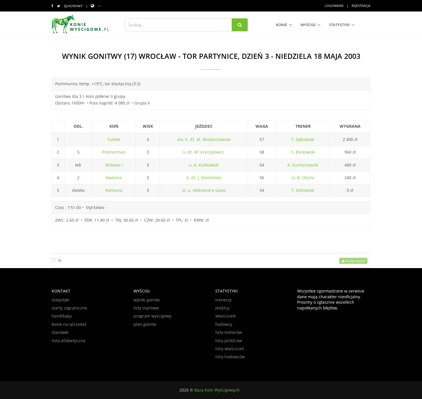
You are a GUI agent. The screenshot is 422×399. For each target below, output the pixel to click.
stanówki (60, 332)
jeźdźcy (222, 308)
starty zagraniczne (69, 308)
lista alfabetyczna (68, 340)
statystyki (339, 24)
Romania (113, 190)
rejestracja (361, 5)
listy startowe (146, 308)
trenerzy (223, 300)
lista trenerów (228, 332)
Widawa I (114, 165)
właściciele (225, 316)
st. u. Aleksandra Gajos (204, 190)
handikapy (62, 316)
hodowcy (223, 324)
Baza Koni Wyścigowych (217, 390)
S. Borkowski (303, 152)
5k (60, 260)
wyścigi (308, 24)
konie (281, 24)
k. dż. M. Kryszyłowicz (203, 152)
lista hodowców (230, 356)
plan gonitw (144, 324)
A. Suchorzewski (302, 165)
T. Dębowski (302, 139)
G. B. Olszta (303, 177)
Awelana (114, 177)
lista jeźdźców (228, 340)
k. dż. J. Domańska (204, 177)
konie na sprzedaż (69, 324)
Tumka (113, 139)
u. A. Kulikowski (204, 165)
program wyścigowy (152, 316)
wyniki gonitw (146, 300)
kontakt (75, 6)
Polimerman (113, 152)
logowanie (334, 5)
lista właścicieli (229, 348)
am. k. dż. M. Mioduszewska (204, 139)
